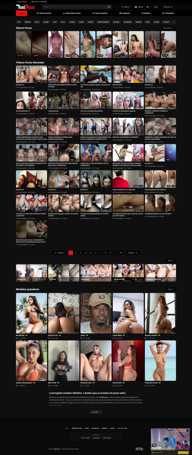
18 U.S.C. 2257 (122, 428)
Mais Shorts (167, 28)
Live (19, 22)
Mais (170, 260)
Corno (37, 22)
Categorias (126, 13)
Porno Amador (85, 438)
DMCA (112, 428)
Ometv (81, 22)
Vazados (116, 22)
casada (72, 22)
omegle (46, 22)
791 (120, 253)
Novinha (27, 22)
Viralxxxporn (96, 438)
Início (67, 428)
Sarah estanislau (103, 22)
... (115, 253)
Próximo (131, 253)
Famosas (167, 22)
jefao (147, 22)
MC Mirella (127, 22)
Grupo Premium (22, 1)
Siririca (90, 22)
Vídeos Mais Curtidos (73, 13)
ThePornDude (107, 438)
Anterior (61, 253)
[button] (172, 22)
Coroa (63, 22)
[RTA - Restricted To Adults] (139, 449)
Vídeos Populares (101, 13)
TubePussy (56, 449)
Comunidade (169, 13)
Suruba (156, 22)
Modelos (147, 13)
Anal (54, 22)
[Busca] (109, 7)
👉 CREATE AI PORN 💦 (39, 1)
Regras (105, 428)
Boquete (138, 22)
